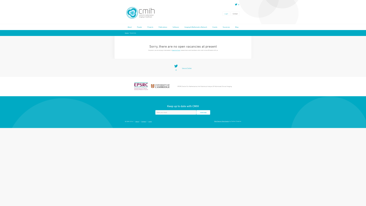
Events (215, 27)
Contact (235, 14)
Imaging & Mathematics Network (196, 27)
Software (176, 27)
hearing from (176, 50)
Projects (150, 27)
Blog (236, 27)
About (130, 27)
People (139, 27)
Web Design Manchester (221, 121)
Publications (163, 27)
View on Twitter (187, 68)
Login (226, 14)
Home (127, 33)
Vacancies (226, 27)
